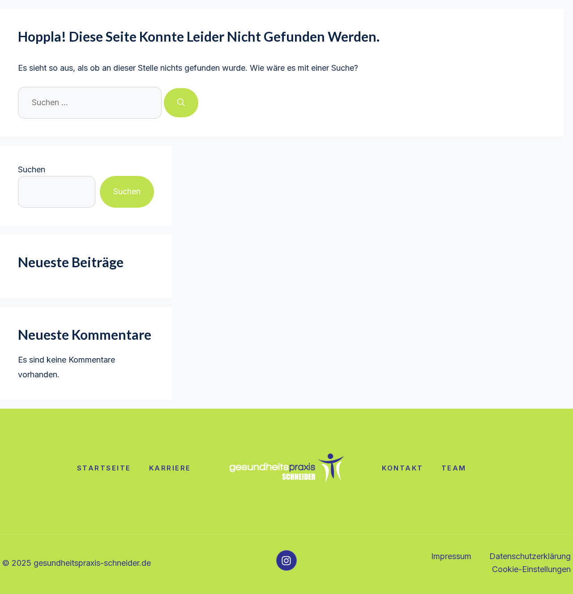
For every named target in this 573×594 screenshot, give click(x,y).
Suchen (31, 169)
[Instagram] (286, 560)
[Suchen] (181, 103)
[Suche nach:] (91, 102)
